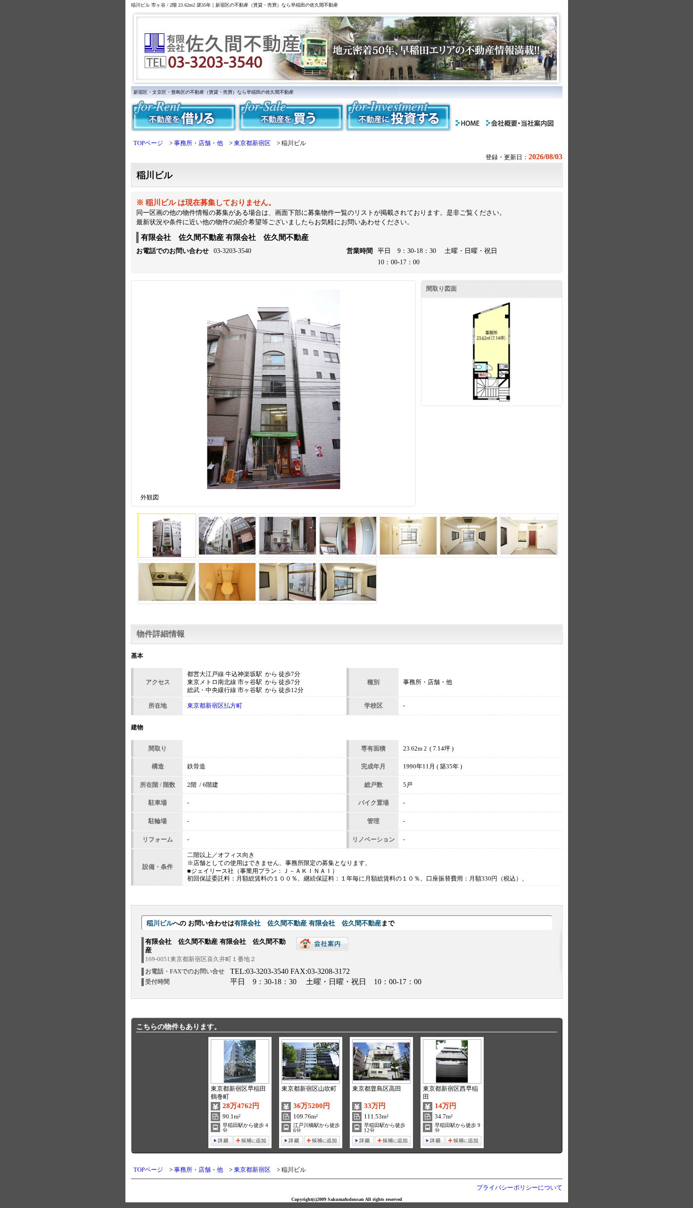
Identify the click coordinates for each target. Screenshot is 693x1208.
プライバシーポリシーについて (519, 1187)
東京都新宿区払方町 (214, 705)
